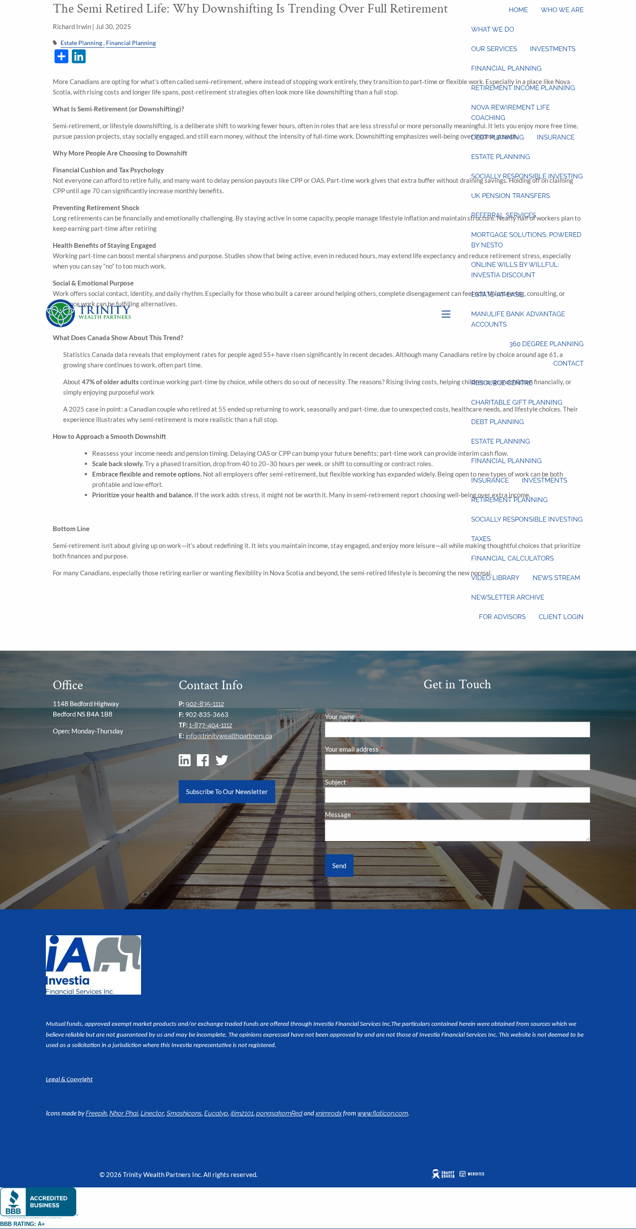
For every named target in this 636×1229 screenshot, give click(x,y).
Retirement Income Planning (523, 88)
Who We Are (562, 10)
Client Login (561, 617)
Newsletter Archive (507, 597)
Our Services (494, 49)
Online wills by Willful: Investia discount (515, 270)
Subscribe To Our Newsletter (227, 791)
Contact (568, 363)
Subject (365, 782)
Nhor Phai (123, 1113)
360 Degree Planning (546, 344)
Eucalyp (216, 1113)
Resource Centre (502, 383)
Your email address (382, 749)
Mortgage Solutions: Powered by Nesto (526, 240)
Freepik (96, 1113)
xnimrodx (328, 1113)
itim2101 (242, 1113)
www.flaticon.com (382, 1113)
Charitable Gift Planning (516, 402)
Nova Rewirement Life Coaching (510, 113)
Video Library (495, 578)
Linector (152, 1113)
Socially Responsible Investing (527, 176)
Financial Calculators (512, 558)
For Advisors (502, 617)
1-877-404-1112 (210, 725)
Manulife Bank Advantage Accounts (518, 319)
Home (518, 10)
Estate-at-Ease (497, 294)
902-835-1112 (205, 704)
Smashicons (184, 1113)
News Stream (556, 578)
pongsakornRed (279, 1113)
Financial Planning (506, 68)
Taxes (481, 539)
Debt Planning (497, 137)
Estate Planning (500, 157)
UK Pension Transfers (510, 196)
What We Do (492, 29)
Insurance (556, 137)
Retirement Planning (509, 500)
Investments (552, 49)
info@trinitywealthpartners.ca (229, 736)
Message (368, 814)
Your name (370, 716)
